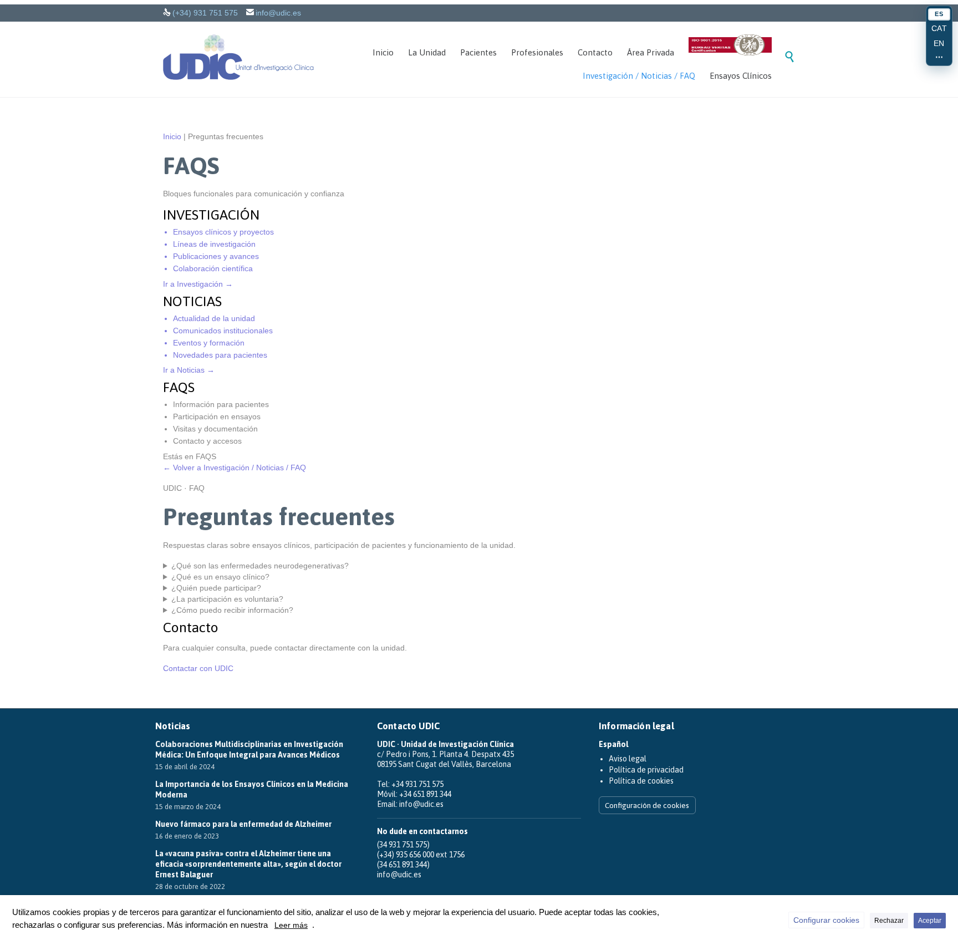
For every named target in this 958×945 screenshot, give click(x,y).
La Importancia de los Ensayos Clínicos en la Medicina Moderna (251, 789)
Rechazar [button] (889, 920)
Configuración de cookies (647, 805)
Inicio (172, 136)
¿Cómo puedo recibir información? (232, 610)
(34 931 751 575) (403, 844)
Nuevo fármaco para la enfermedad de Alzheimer (243, 824)
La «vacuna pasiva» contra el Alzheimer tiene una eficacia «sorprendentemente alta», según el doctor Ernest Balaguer (248, 864)
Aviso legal (627, 758)
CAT (939, 28)
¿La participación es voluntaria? (227, 599)
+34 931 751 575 (417, 784)
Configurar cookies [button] (826, 920)
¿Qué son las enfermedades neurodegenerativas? (260, 565)
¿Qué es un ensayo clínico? (220, 576)
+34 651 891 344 (425, 794)
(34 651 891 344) (403, 864)
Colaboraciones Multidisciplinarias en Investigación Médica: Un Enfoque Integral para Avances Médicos (249, 749)
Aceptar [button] (929, 920)
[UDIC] (238, 57)
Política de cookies (641, 780)
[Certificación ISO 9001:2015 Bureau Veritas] (730, 46)
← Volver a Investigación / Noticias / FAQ (234, 467)
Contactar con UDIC (198, 668)
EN (939, 43)
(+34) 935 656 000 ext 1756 (421, 854)
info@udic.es (278, 12)
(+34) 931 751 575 (205, 12)
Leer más (291, 925)
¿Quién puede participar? (216, 587)
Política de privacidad (646, 769)
